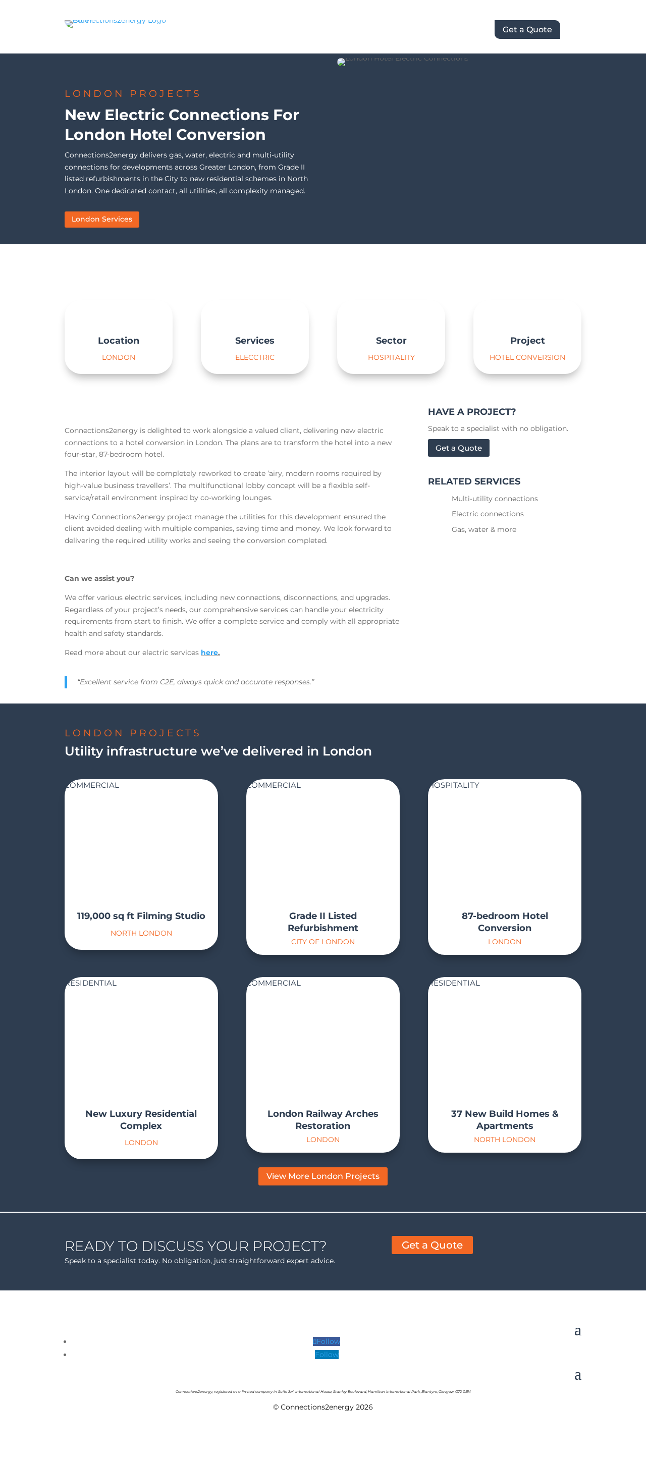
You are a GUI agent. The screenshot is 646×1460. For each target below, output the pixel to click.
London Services (102, 219)
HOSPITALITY (453, 785)
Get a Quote (527, 29)
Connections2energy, (194, 1391)
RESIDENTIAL (91, 983)
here (209, 652)
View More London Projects (323, 1176)
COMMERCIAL (92, 785)
